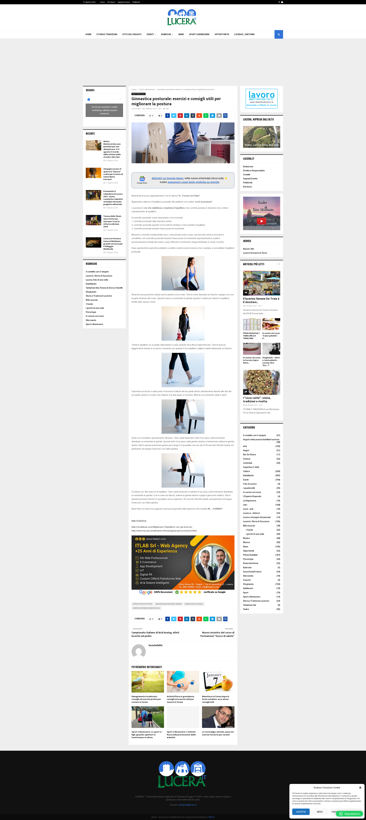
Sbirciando (91, 320)
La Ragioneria (249, 501)
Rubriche (166, 34)
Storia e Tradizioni (107, 34)
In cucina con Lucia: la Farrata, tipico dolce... (252, 360)
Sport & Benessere (199, 34)
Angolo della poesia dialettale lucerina (261, 439)
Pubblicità (136, 2)
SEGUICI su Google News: (168, 178)
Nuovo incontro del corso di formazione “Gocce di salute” (217, 634)
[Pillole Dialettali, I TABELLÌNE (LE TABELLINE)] (252, 324)
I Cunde (89, 304)
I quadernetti (249, 488)
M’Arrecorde (92, 300)
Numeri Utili (248, 249)
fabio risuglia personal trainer (168, 604)
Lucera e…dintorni (244, 34)
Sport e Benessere (138, 94)
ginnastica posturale (194, 604)
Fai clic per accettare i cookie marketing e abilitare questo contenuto (104, 110)
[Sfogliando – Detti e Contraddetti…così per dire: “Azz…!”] (271, 349)
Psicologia (91, 312)
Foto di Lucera (249, 484)
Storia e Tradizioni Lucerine (99, 296)
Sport (245, 592)
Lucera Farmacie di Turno (255, 253)
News (181, 34)
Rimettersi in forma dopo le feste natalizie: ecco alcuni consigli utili (215, 699)
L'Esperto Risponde (252, 496)
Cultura (246, 471)
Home (102, 2)
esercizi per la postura (142, 604)
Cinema (246, 459)
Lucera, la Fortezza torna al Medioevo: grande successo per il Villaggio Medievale (113, 244)
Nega (320, 812)
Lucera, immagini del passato (257, 517)
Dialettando (91, 284)
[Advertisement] (183, 60)
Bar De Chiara (249, 454)
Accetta (301, 812)
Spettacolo (248, 588)
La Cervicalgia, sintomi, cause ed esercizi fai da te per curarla (217, 733)
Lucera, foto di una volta (97, 280)
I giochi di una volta (95, 308)
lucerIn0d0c (136, 109)
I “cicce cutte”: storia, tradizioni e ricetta (256, 400)
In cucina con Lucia (95, 316)
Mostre (246, 538)
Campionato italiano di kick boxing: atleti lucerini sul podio (155, 634)
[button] (360, 787)
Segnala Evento (124, 2)
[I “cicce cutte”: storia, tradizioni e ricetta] (261, 382)
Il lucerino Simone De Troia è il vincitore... (261, 300)
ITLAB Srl (211, 817)
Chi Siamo (111, 2)
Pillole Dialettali (250, 555)
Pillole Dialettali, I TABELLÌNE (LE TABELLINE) (251, 336)
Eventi (150, 34)
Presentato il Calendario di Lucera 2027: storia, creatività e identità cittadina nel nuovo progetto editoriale (113, 198)
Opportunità (222, 34)
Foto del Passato (132, 34)
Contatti (246, 174)
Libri (245, 505)
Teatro (246, 609)
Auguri (246, 450)
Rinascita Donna (250, 563)
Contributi (247, 463)
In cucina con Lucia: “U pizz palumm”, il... (271, 336)
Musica (246, 542)
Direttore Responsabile (254, 170)
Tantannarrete (249, 605)
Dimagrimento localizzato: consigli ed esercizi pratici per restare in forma (146, 699)
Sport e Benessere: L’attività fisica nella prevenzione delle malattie (181, 734)
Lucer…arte (248, 509)
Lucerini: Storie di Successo (99, 276)
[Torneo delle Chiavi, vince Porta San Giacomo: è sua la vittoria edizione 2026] (93, 220)
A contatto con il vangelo (97, 272)
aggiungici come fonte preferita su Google (193, 182)
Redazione (248, 166)
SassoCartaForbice (252, 572)
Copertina (247, 467)
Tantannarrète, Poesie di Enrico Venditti (104, 288)
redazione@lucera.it (187, 805)
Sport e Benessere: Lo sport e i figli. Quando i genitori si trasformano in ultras (147, 734)
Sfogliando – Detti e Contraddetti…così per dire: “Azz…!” (271, 361)
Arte (245, 446)
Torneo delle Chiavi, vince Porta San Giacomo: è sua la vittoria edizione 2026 (112, 221)
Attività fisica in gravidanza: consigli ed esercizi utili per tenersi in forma (180, 699)
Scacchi (247, 580)
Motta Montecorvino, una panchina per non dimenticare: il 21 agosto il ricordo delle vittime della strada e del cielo (112, 149)
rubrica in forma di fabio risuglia (146, 608)
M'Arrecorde (249, 526)
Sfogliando (91, 292)
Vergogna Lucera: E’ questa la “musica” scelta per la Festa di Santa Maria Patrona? (113, 174)
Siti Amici (247, 187)
